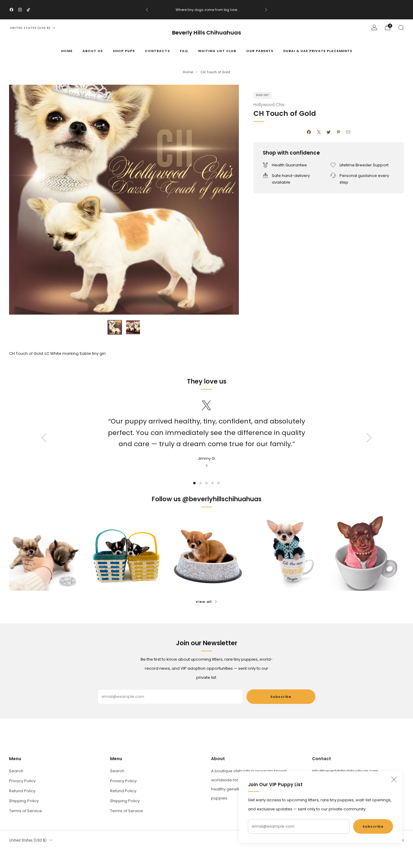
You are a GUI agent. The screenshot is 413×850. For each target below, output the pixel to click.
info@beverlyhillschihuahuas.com (345, 771)
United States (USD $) (30, 28)
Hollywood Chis (269, 105)
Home (67, 50)
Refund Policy (22, 791)
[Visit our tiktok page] (28, 9)
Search (16, 771)
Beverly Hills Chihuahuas (206, 32)
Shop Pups (124, 50)
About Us (93, 50)
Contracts (157, 50)
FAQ (184, 50)
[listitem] (207, 9)
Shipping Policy (24, 801)
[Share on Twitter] (329, 132)
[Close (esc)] (394, 779)
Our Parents (259, 50)
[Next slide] (227, 199)
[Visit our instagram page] (20, 9)
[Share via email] (348, 132)
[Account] (374, 28)
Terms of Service (25, 811)
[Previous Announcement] (147, 10)
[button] (194, 483)
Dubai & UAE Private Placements (317, 50)
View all (204, 601)
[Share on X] (319, 132)
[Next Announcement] (266, 10)
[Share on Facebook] (309, 132)
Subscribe (373, 826)
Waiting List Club (217, 50)
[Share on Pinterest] (339, 132)
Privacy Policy (22, 781)
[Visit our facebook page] (11, 9)
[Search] (401, 28)
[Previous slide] (21, 199)
